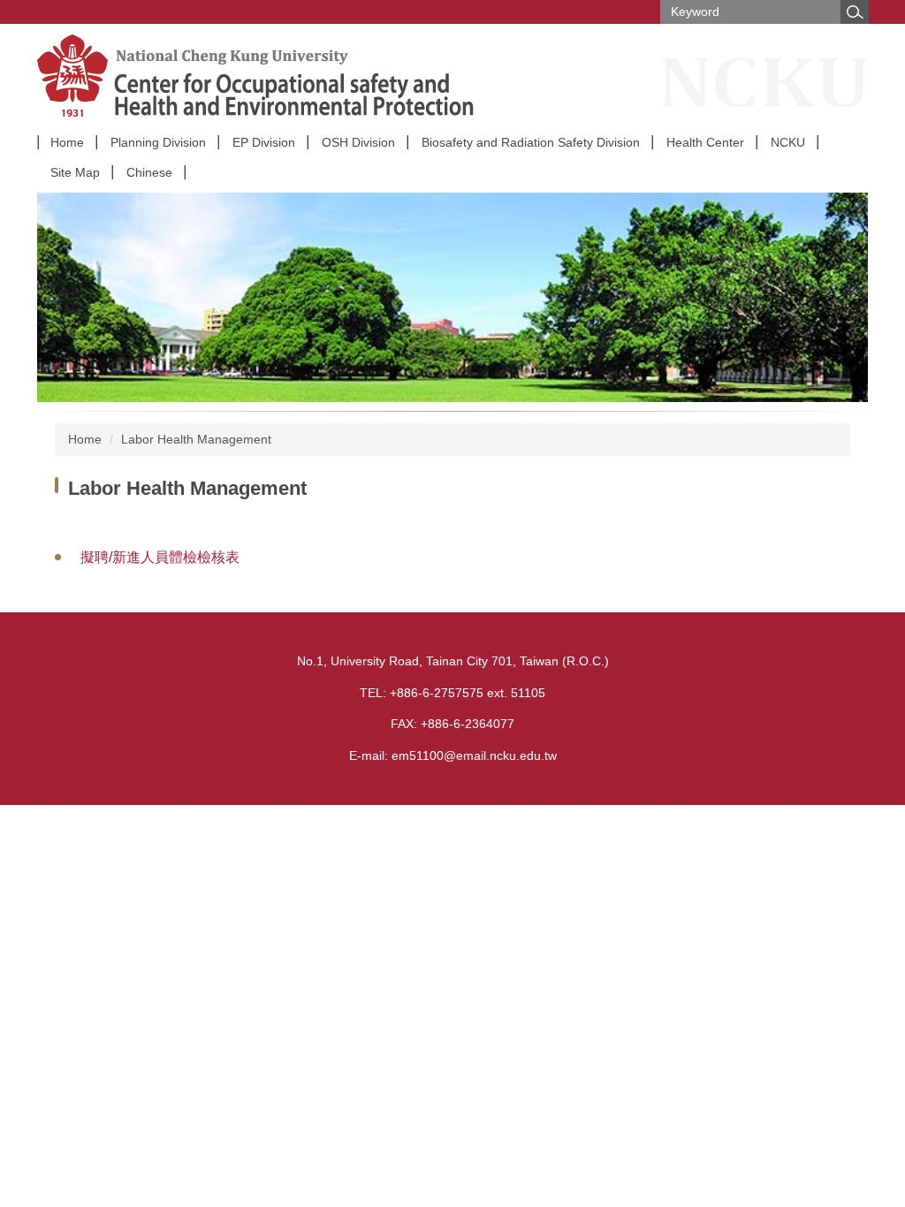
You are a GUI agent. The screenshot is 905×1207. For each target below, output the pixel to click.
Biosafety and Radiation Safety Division (531, 142)
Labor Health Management (196, 439)
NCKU (788, 142)
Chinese (149, 172)
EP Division (263, 142)
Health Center (705, 142)
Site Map (75, 172)
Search (854, 12)
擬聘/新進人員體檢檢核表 (160, 557)
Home (67, 142)
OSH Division (358, 142)
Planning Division (158, 142)
